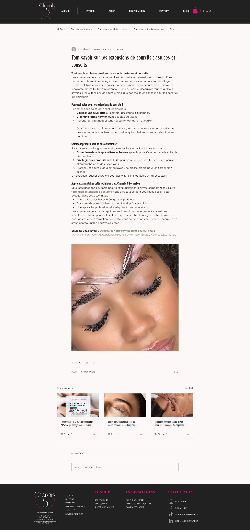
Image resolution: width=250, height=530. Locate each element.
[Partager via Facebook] (72, 363)
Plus (172, 29)
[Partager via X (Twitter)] (80, 363)
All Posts (61, 29)
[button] (195, 10)
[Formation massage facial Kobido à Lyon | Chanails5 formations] (172, 405)
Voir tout (189, 388)
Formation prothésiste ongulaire (149, 29)
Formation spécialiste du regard (113, 29)
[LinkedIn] (206, 11)
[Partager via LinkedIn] (87, 363)
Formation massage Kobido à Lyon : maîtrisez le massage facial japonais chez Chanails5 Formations (170, 423)
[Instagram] (200, 11)
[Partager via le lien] (94, 363)
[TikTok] (210, 11)
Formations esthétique (81, 29)
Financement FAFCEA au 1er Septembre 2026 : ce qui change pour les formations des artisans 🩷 (78, 423)
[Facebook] (203, 11)
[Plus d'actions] (177, 49)
